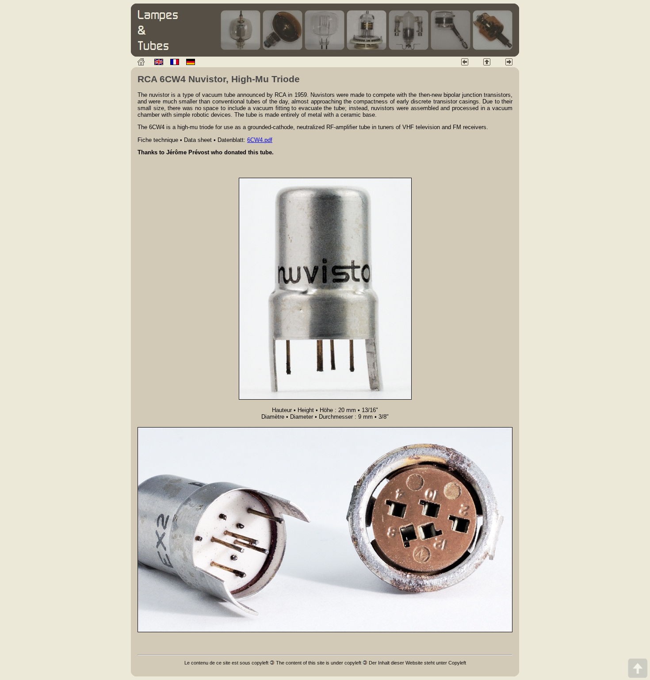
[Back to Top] (637, 668)
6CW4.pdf (259, 140)
